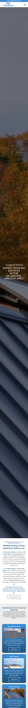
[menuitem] (24, 4)
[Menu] (24, 4)
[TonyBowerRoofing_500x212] (11, 4)
